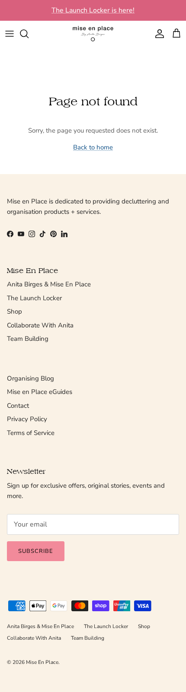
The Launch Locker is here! (93, 10)
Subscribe (35, 551)
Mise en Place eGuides (39, 391)
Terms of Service (31, 433)
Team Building (27, 338)
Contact (18, 405)
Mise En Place (42, 662)
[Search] (28, 33)
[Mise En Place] (93, 33)
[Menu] (9, 33)
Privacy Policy (27, 419)
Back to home (93, 147)
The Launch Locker (34, 298)
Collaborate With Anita (40, 325)
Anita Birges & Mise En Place (49, 284)
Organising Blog (30, 378)
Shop (14, 311)
